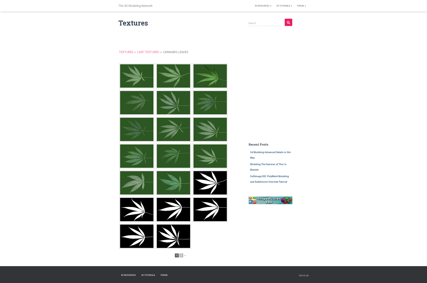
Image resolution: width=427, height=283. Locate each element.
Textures (126, 52)
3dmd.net (304, 275)
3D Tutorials (283, 6)
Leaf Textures (148, 52)
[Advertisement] (270, 87)
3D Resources (262, 6)
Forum (300, 6)
